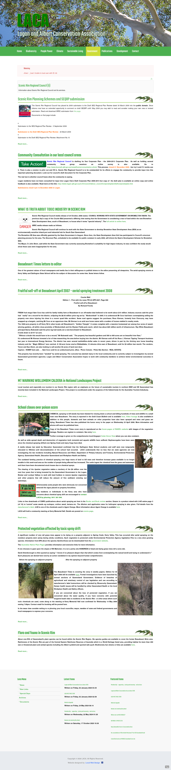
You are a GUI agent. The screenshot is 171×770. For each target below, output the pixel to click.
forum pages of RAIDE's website (115, 429)
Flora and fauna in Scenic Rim (36, 633)
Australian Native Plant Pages (33, 545)
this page (77, 111)
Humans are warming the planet (72, 720)
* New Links (23, 689)
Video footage (132, 416)
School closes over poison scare (38, 407)
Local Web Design (93, 762)
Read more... (23, 144)
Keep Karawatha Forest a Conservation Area (121, 727)
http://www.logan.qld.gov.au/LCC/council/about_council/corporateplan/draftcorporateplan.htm (95, 184)
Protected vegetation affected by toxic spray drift (49, 529)
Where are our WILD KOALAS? (118, 715)
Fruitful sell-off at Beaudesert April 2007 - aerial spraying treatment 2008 (65, 291)
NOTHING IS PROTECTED (117, 721)
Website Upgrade (68, 702)
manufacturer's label (26, 507)
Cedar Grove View (108, 436)
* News (21, 685)
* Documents (24, 702)
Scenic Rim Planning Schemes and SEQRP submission (51, 99)
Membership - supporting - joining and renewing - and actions (79, 711)
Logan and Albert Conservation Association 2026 (76, 685)
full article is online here (116, 221)
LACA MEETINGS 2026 (69, 694)
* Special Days (24, 693)
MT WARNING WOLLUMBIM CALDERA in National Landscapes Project (59, 381)
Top (167, 767)
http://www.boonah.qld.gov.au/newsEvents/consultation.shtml (72, 167)
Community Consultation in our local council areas (49, 155)
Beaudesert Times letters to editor (40, 264)
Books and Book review (96, 501)
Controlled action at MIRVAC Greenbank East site (123, 739)
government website (100, 541)
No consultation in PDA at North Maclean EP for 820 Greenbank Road (128, 733)
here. (94, 432)
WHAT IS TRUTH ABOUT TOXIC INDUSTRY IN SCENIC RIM (51, 209)
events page (88, 511)
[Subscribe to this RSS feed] (152, 79)
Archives (22, 697)
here (123, 416)
